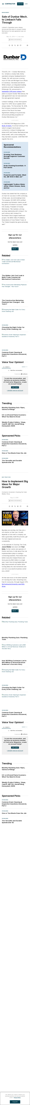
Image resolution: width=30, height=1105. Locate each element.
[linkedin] (12, 45)
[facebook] (9, 45)
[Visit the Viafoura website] (24, 374)
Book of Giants (7, 126)
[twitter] (15, 45)
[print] (27, 45)
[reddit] (18, 45)
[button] (3, 4)
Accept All (15, 1101)
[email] (20, 45)
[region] (15, 371)
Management (5, 12)
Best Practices (6, 477)
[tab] (6, 367)
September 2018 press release (12, 91)
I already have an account (15, 390)
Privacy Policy (17, 1097)
